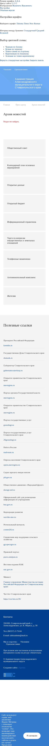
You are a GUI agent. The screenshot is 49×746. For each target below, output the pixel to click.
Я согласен (32, 736)
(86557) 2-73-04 (14, 631)
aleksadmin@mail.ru (19, 635)
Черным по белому (13, 47)
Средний (40, 30)
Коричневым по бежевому (17, 54)
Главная (6, 105)
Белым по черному (13, 49)
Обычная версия (7, 10)
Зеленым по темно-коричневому (19, 56)
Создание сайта (10, 668)
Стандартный (30, 30)
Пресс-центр (21, 105)
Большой (4, 33)
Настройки (5, 8)
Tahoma (20, 23)
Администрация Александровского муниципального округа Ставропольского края (28, 83)
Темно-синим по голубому (17, 51)
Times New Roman (32, 23)
